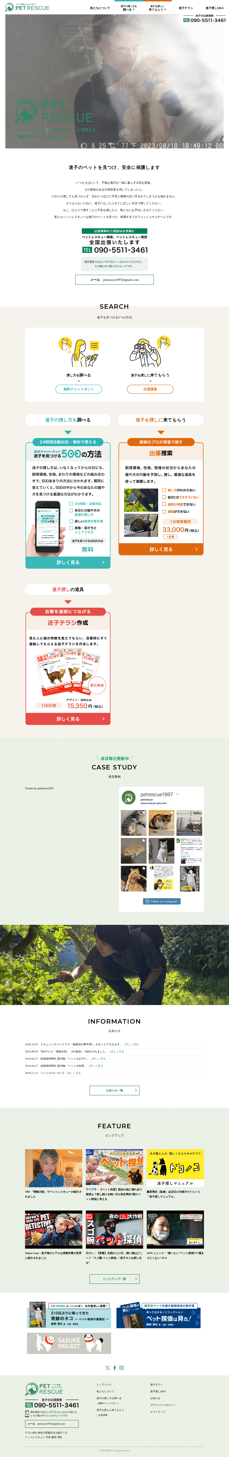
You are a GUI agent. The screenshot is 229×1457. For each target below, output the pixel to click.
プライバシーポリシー (162, 1405)
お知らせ (155, 1398)
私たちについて (100, 7)
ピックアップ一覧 (114, 1278)
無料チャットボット (129, 17)
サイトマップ (157, 1411)
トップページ (104, 1384)
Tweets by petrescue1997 (39, 788)
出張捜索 (157, 17)
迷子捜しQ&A (215, 7)
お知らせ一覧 (114, 1090)
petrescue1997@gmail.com (121, 280)
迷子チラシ (186, 7)
